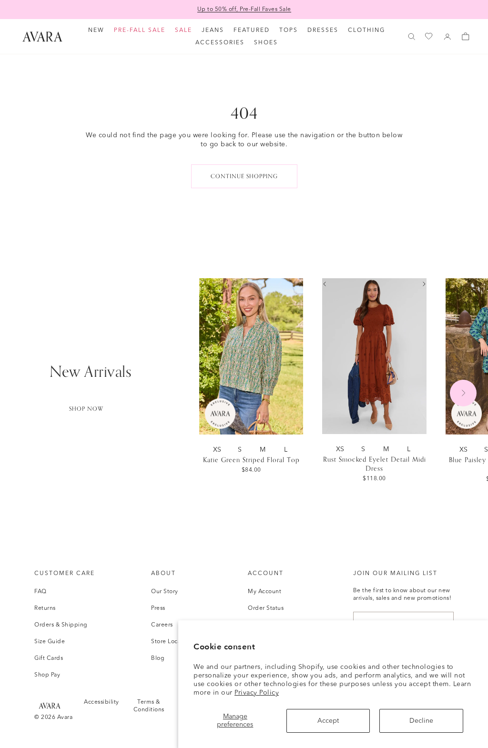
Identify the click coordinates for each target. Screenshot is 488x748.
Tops (288, 30)
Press (158, 608)
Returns (45, 608)
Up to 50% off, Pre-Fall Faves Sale (244, 9)
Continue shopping (244, 176)
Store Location (171, 642)
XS (218, 449)
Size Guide (49, 642)
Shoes (266, 43)
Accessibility (101, 702)
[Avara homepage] (49, 705)
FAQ (40, 592)
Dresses (322, 30)
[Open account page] (447, 36)
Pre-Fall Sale (139, 30)
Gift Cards (48, 658)
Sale (183, 30)
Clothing (366, 30)
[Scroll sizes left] (201, 284)
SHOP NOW (86, 409)
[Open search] (411, 36)
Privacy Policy (256, 692)
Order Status (266, 608)
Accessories (219, 43)
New (96, 30)
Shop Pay (47, 675)
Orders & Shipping (61, 625)
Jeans (213, 30)
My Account (264, 592)
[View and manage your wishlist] (429, 36)
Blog (157, 658)
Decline (421, 721)
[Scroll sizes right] (300, 284)
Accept (328, 721)
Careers (162, 625)
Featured (252, 30)
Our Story (164, 592)
